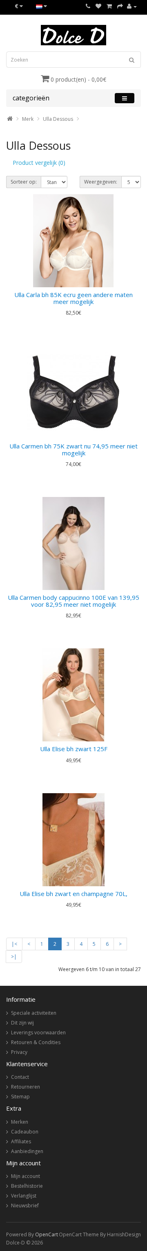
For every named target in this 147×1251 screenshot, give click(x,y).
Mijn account (25, 1176)
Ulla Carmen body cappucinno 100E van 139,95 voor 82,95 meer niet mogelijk (73, 600)
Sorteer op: (24, 181)
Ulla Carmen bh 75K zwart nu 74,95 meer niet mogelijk (73, 449)
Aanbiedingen (27, 1151)
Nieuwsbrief (25, 1205)
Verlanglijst (23, 1195)
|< (14, 943)
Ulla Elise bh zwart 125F (73, 749)
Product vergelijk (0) (39, 162)
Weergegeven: (100, 181)
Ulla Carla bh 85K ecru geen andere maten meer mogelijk (73, 298)
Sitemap (20, 1096)
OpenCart (46, 1234)
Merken (19, 1121)
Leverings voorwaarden (38, 1032)
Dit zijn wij (22, 1022)
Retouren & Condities (35, 1042)
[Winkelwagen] (109, 6)
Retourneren (25, 1086)
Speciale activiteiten (33, 1012)
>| (14, 956)
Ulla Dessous (58, 118)
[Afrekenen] (120, 6)
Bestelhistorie (27, 1185)
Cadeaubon (24, 1131)
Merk (27, 118)
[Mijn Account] (132, 6)
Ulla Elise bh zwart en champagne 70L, (73, 893)
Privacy (19, 1052)
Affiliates (21, 1141)
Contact (20, 1077)
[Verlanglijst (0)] (98, 6)
